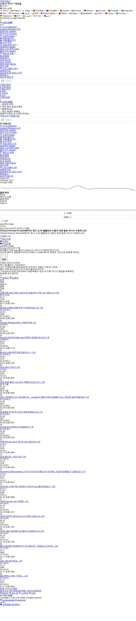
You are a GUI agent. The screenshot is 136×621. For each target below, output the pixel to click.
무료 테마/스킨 (9, 44)
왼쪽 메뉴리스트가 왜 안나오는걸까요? (20, 442)
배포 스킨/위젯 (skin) (9, 49)
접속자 (5, 593)
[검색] (132, 81)
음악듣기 (4, 75)
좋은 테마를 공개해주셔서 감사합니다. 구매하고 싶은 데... (29, 546)
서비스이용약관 (34, 591)
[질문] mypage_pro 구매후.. (14, 501)
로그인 (5, 116)
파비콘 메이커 (6, 77)
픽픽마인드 (5, 71)
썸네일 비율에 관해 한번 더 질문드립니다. (21, 308)
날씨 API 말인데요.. (11, 561)
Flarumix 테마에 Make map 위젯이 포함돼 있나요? (24, 337)
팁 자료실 (4, 55)
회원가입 (15, 116)
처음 (2, 588)
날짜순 (15, 278)
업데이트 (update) (8, 31)
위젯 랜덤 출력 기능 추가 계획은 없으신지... (22, 382)
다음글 (66, 217)
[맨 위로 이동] (1, 607)
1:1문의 (24, 593)
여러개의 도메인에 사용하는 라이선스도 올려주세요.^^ (27, 486)
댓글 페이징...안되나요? (13, 457)
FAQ (33, 593)
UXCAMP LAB (9, 68)
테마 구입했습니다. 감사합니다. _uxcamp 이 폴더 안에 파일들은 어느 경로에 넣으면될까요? (44, 397)
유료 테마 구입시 (10, 367)
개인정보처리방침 (17, 591)
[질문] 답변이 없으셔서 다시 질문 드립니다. (22, 516)
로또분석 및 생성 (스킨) (11, 73)
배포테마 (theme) (7, 47)
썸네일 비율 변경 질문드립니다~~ (17, 352)
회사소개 (4, 591)
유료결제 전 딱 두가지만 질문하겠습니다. (21, 412)
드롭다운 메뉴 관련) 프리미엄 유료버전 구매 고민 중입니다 (29, 293)
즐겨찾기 (6, 1)
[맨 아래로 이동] (3, 607)
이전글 (69, 213)
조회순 (5, 278)
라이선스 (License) (8, 33)
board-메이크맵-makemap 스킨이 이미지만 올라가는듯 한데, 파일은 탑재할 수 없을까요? (42, 471)
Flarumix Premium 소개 (10, 29)
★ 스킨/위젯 (6, 42)
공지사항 (4, 66)
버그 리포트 (5, 62)
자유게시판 (5, 60)
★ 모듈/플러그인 (8, 40)
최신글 (14, 593)
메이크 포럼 (8, 53)
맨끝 (15, 588)
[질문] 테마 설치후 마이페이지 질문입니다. (22, 531)
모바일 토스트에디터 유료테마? (16, 427)
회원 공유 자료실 (8, 64)
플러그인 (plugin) (8, 51)
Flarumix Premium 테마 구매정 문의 (18, 322)
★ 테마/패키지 (7, 38)
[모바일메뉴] (1, 20)
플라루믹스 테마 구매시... (14, 576)
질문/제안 (4, 58)
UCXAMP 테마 (9, 27)
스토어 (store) (8, 36)
